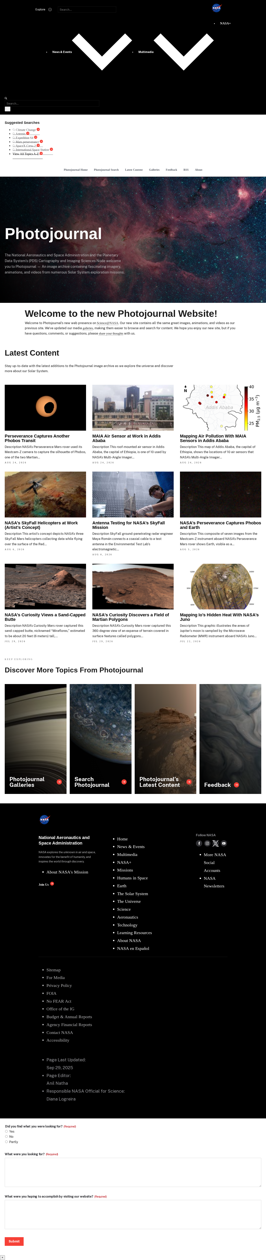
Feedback (171, 169)
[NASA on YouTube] (224, 843)
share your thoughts (111, 333)
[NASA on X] (215, 843)
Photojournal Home (76, 169)
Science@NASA (107, 323)
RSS (186, 169)
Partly (13, 1142)
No (11, 1137)
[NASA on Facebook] (199, 843)
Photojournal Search (106, 169)
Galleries (154, 169)
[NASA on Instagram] (207, 843)
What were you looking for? (31, 1154)
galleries (88, 328)
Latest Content (134, 169)
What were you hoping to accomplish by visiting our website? (56, 1196)
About (198, 169)
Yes (11, 1131)
